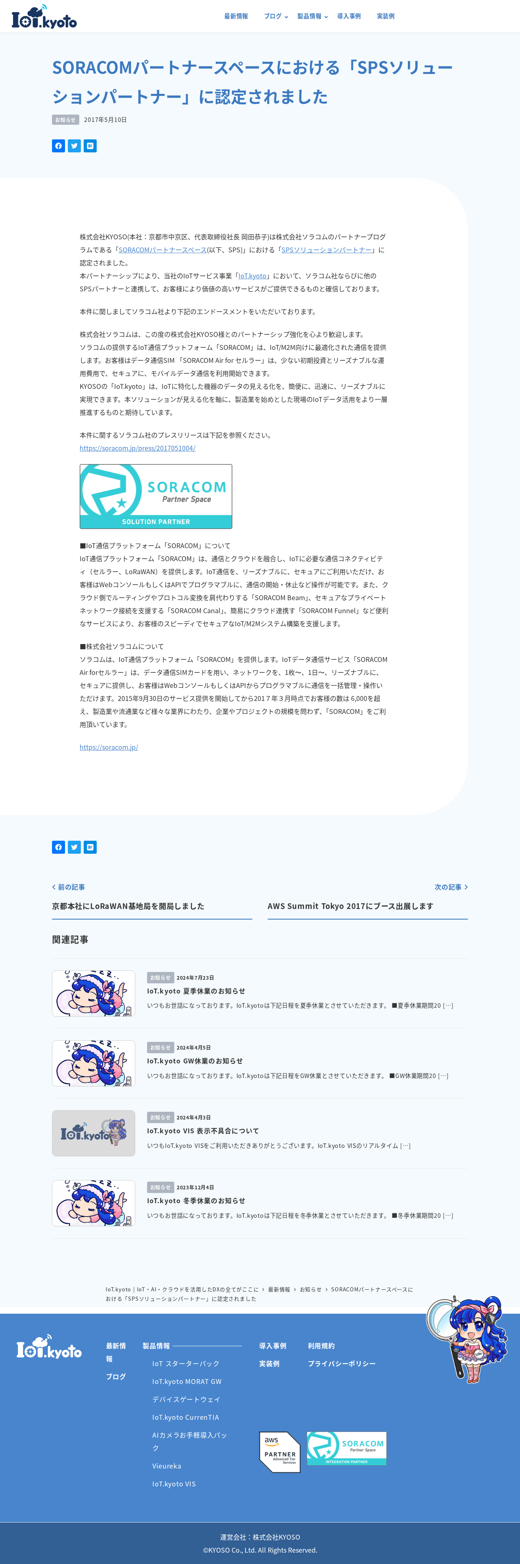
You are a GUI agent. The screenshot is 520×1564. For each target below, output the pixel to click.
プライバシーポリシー (342, 1363)
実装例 (269, 1363)
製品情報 (156, 1345)
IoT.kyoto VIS (174, 1483)
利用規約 (321, 1345)
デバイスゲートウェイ (186, 1399)
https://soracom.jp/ (109, 747)
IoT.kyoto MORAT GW (186, 1381)
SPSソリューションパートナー (327, 249)
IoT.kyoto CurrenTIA (185, 1417)
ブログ (116, 1376)
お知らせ (65, 119)
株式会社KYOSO (276, 1537)
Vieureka (166, 1466)
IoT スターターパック (186, 1363)
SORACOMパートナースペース (163, 249)
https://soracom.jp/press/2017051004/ (137, 448)
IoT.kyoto (44, 16)
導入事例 (272, 1345)
